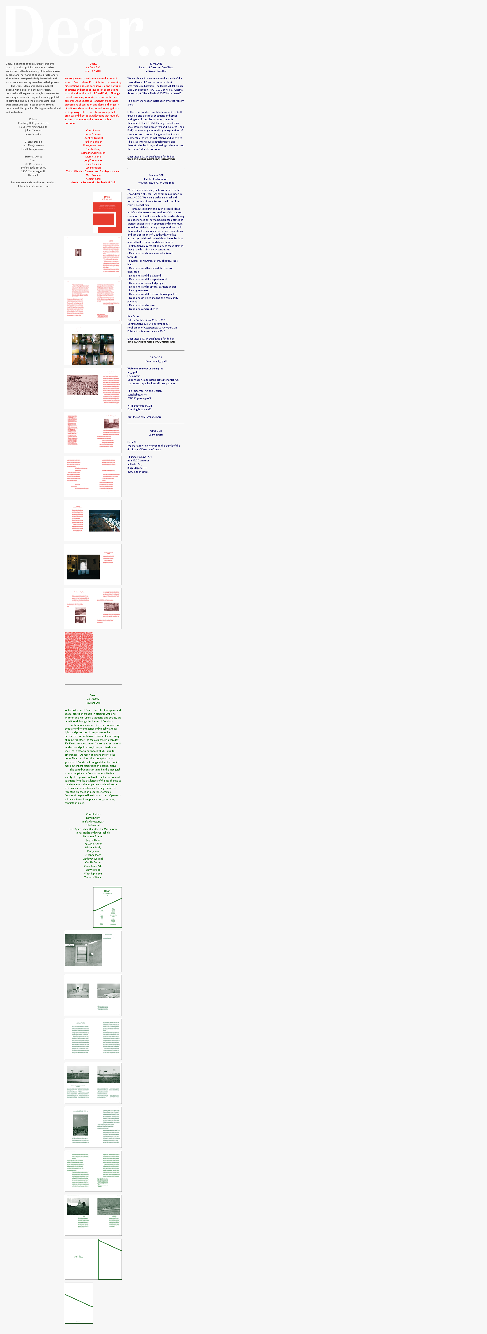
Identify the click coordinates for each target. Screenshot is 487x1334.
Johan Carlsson (33, 130)
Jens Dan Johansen (33, 145)
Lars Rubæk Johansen (33, 149)
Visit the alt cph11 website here (144, 416)
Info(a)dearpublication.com (33, 186)
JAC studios (35, 163)
